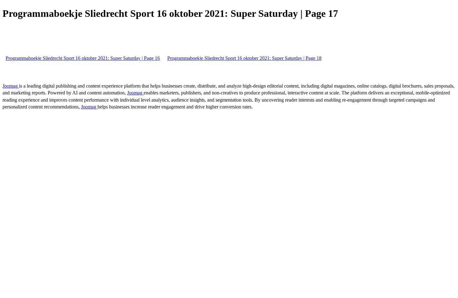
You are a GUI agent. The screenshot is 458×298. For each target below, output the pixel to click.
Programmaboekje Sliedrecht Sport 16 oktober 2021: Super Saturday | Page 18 (244, 58)
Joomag (10, 86)
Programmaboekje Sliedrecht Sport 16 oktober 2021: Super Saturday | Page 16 (83, 58)
